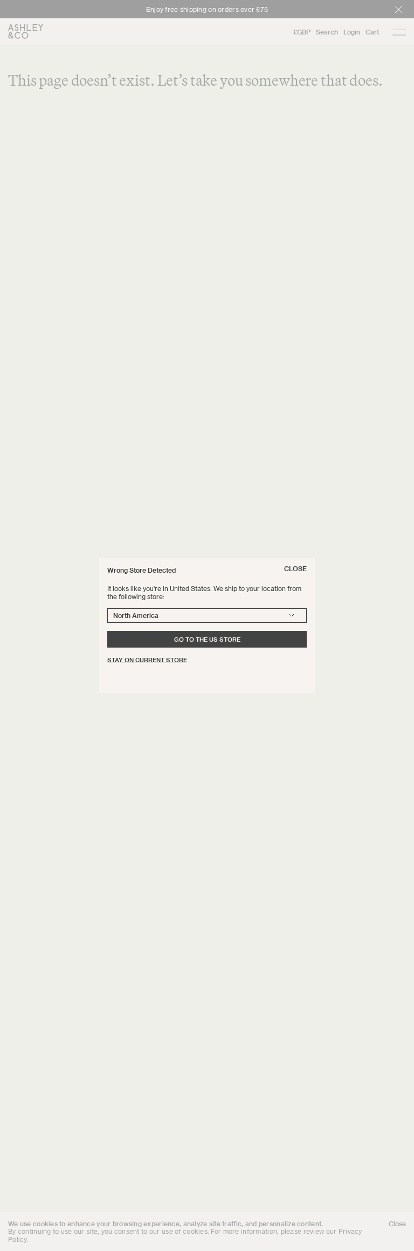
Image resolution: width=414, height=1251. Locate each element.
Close (295, 568)
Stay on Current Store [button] (147, 659)
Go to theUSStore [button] (207, 639)
